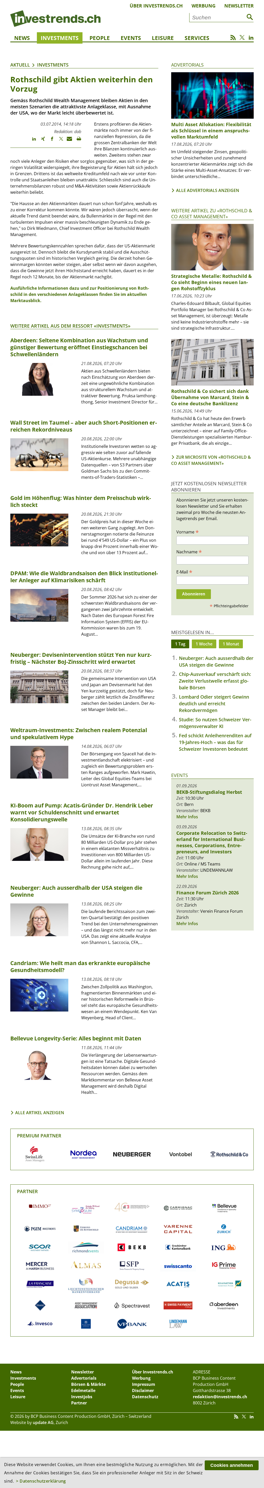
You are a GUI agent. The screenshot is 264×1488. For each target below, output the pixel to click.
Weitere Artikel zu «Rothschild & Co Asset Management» (211, 213)
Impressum (143, 1384)
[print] (76, 141)
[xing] (40, 141)
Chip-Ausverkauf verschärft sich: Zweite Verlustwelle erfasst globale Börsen (215, 681)
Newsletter (239, 6)
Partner (27, 1191)
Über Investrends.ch (156, 6)
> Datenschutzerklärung (41, 1481)
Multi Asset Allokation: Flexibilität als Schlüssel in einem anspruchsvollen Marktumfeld (211, 130)
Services (197, 38)
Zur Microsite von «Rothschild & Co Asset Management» (211, 460)
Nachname (189, 551)
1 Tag (180, 644)
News (22, 38)
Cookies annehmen (231, 1465)
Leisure (163, 38)
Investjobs (81, 1397)
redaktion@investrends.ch (220, 1397)
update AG (43, 1422)
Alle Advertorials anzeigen (207, 190)
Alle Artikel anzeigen (39, 1112)
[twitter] (58, 141)
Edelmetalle (83, 1390)
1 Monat (231, 644)
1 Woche (204, 644)
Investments (60, 38)
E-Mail (184, 571)
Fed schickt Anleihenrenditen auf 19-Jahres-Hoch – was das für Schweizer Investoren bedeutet (215, 742)
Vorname (187, 531)
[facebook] (49, 141)
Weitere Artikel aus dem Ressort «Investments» (70, 326)
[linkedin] (31, 141)
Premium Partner (39, 1136)
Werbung (204, 6)
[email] (67, 141)
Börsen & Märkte (88, 1384)
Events (131, 38)
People (99, 38)
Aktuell (20, 65)
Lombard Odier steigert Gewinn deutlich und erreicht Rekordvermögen (214, 703)
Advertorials (187, 65)
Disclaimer (143, 1390)
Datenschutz (145, 1397)
